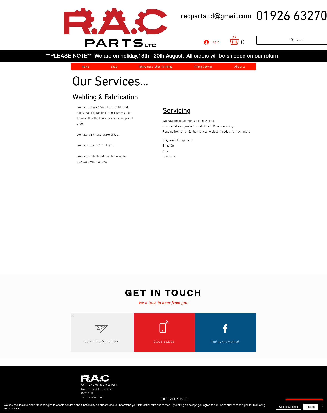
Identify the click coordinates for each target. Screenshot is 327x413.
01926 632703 (94, 397)
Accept (311, 406)
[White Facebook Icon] (225, 328)
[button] (239, 40)
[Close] (322, 406)
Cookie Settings (288, 406)
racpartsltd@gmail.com (216, 16)
